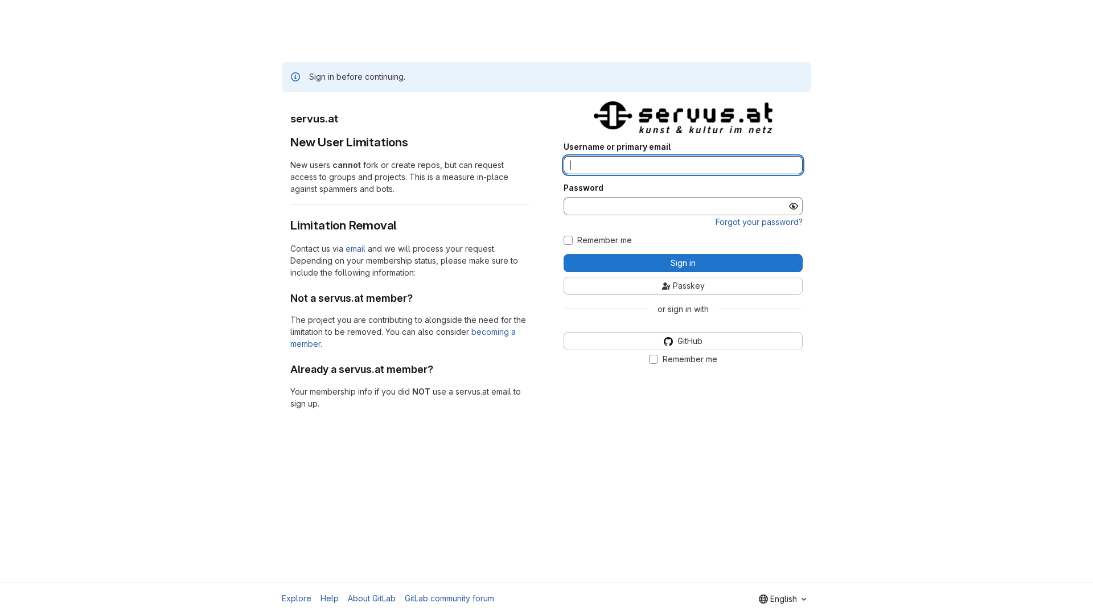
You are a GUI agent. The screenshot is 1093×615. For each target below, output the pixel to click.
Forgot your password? (759, 222)
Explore (296, 598)
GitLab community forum (449, 598)
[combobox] (782, 599)
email (355, 248)
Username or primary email (617, 146)
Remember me (604, 240)
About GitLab (372, 598)
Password (583, 187)
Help (329, 598)
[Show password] (793, 206)
